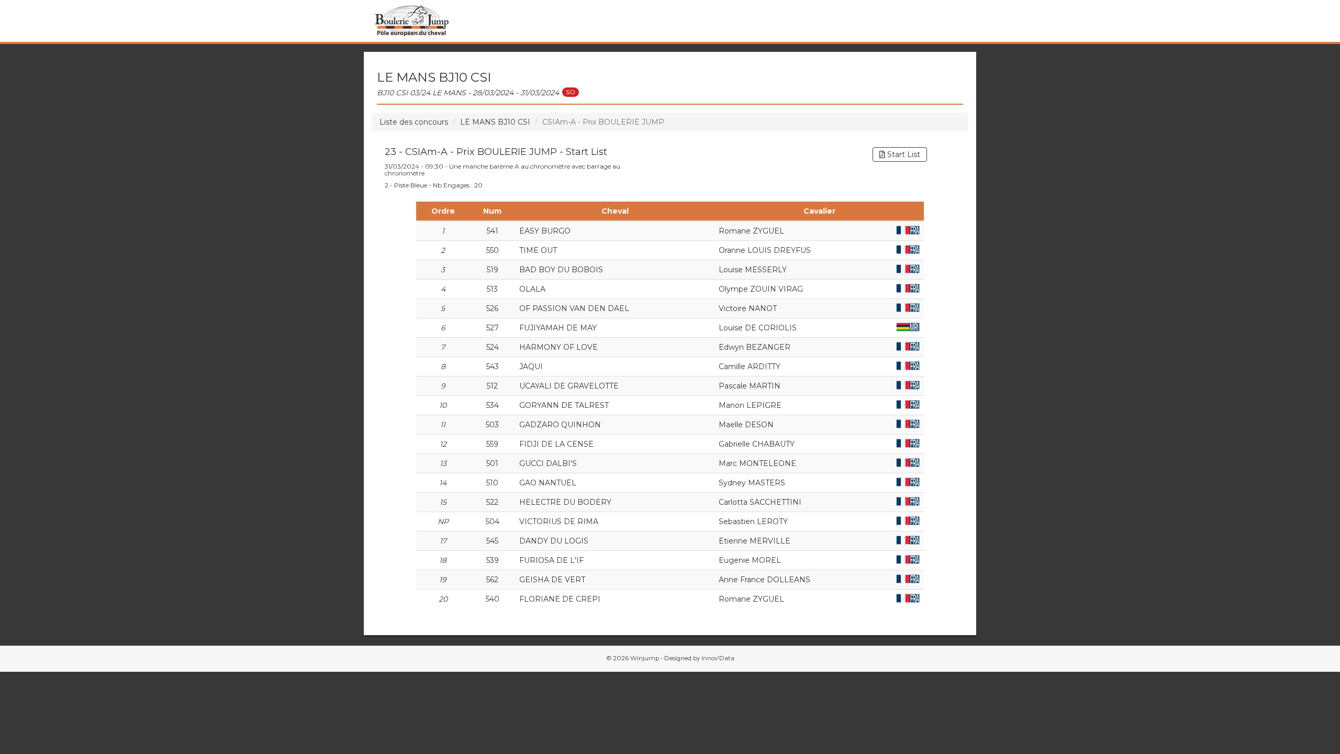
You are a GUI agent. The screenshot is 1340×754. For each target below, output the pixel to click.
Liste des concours (413, 122)
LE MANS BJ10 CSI (495, 122)
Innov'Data (717, 658)
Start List (902, 154)
